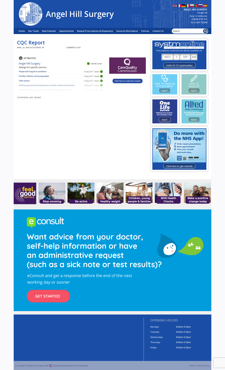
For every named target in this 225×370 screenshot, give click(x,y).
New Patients (49, 30)
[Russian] (201, 5)
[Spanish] (205, 5)
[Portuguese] (196, 5)
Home (22, 30)
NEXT (165, 90)
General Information (127, 30)
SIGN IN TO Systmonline (179, 65)
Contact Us (158, 30)
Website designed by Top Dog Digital (70, 365)
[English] (175, 5)
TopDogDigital (55, 47)
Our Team (33, 30)
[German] (184, 5)
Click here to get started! (179, 166)
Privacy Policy (203, 365)
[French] (179, 5)
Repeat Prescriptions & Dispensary (95, 30)
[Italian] (188, 5)
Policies (145, 30)
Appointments (66, 30)
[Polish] (192, 5)
